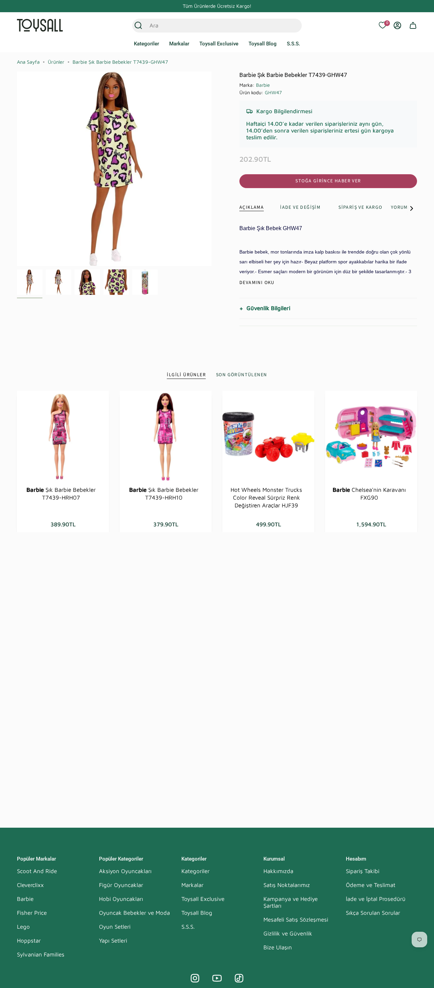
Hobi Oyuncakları (121, 898)
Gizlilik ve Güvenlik (287, 933)
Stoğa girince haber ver (328, 181)
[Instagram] (195, 978)
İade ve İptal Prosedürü (376, 898)
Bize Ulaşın (277, 947)
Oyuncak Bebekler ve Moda (134, 912)
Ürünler (56, 62)
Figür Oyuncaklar (121, 885)
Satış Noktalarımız (286, 885)
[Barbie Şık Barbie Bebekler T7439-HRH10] (166, 437)
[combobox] (209, 25)
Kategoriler (195, 871)
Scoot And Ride (37, 871)
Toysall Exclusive (202, 898)
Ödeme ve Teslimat (370, 885)
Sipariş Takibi (362, 871)
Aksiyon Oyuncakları (125, 871)
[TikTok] (239, 978)
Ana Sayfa (28, 62)
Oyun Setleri (115, 926)
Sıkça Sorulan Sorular (373, 912)
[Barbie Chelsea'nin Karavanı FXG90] (371, 437)
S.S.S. (188, 926)
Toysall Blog (196, 912)
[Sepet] (413, 25)
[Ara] (138, 25)
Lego (23, 926)
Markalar (192, 885)
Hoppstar (29, 940)
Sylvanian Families (40, 954)
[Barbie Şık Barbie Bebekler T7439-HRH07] (63, 437)
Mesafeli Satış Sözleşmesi (295, 919)
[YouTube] (217, 978)
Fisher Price (32, 912)
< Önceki (17, 169)
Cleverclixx (30, 885)
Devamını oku (257, 282)
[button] (146, 44)
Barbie (263, 85)
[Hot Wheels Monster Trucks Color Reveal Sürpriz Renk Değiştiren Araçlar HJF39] (268, 437)
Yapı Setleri (113, 940)
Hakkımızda (278, 871)
